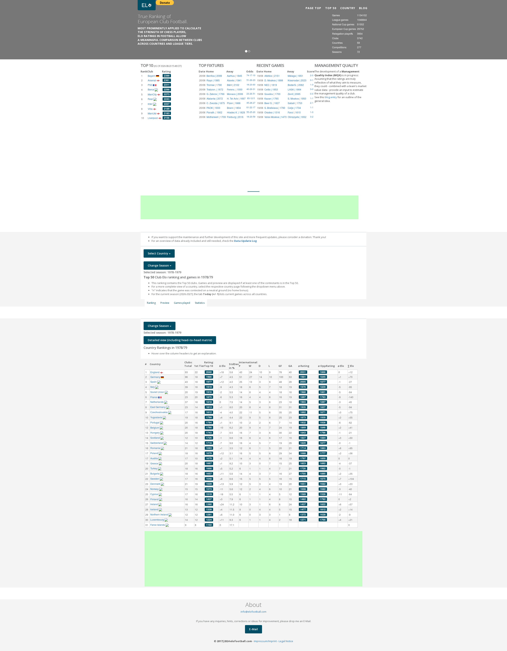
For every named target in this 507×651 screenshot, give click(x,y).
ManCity (152, 94)
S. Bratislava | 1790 (274, 107)
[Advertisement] (253, 149)
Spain (153, 381)
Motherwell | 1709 (216, 117)
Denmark (155, 483)
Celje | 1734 (294, 107)
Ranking (151, 303)
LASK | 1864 (294, 89)
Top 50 (330, 8)
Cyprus (154, 494)
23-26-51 (251, 93)
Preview (164, 303)
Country (347, 8)
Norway (154, 489)
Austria (154, 458)
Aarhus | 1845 (234, 75)
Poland (154, 453)
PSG (150, 84)
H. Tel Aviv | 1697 (236, 98)
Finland (154, 499)
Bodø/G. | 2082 (296, 84)
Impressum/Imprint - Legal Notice (273, 641)
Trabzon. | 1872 (215, 89)
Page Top (313, 8)
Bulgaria (155, 473)
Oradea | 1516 (272, 112)
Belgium (155, 427)
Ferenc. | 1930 (234, 89)
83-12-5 (251, 98)
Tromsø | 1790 (214, 84)
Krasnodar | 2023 (297, 80)
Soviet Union (157, 392)
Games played (182, 303)
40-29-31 (251, 89)
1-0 (311, 112)
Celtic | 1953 (271, 89)
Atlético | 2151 (272, 75)
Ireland (154, 504)
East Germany (158, 407)
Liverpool (153, 118)
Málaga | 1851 (295, 75)
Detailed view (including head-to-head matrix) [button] (180, 340)
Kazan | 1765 (271, 98)
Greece (154, 463)
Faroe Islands (158, 524)
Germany (155, 377)
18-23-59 (251, 116)
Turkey (154, 468)
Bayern (152, 75)
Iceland (154, 509)
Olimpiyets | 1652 (297, 117)
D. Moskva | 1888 (273, 80)
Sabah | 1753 (295, 103)
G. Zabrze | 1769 (215, 94)
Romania (155, 448)
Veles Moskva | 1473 (275, 117)
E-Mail (253, 629)
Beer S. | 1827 (272, 103)
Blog (363, 8)
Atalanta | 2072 (215, 98)
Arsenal (152, 80)
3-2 (311, 116)
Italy (152, 386)
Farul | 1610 (294, 112)
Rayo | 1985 (213, 80)
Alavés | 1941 (234, 80)
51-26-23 (251, 80)
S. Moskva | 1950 (297, 98)
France (154, 397)
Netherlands (157, 401)
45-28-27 (251, 102)
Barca (151, 89)
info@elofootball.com (253, 611)
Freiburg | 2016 (235, 117)
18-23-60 (251, 84)
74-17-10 (251, 75)
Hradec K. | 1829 (236, 112)
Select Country (158, 253)
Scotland (155, 437)
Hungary (155, 432)
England (155, 372)
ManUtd (152, 113)
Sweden (155, 478)
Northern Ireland (159, 514)
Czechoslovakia (159, 412)
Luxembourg (157, 519)
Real (150, 99)
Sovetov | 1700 (272, 94)
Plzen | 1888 (233, 103)
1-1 (311, 107)
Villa (150, 108)
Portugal (155, 422)
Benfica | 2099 (214, 75)
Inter (150, 103)
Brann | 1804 (234, 107)
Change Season (159, 265)
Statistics (200, 303)
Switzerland (157, 442)
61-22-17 (251, 107)
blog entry (331, 97)
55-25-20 (251, 112)
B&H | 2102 (233, 84)
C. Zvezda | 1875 (216, 103)
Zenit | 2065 (294, 94)
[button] (15, 29)
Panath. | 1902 (214, 112)
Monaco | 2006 (235, 94)
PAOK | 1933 (213, 107)
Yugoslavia (156, 417)
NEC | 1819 (270, 84)
